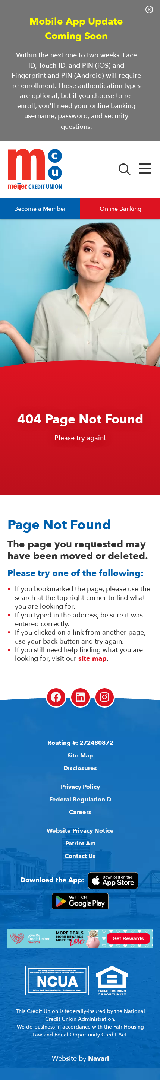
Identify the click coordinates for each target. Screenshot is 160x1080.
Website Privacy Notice (80, 831)
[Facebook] (56, 697)
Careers (80, 812)
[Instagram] (104, 697)
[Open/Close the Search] (124, 169)
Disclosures (80, 768)
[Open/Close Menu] (145, 169)
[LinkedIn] (80, 697)
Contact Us (80, 856)
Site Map (80, 756)
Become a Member (40, 209)
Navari (98, 1058)
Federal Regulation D (80, 799)
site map (92, 658)
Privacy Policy (80, 787)
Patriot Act (80, 843)
